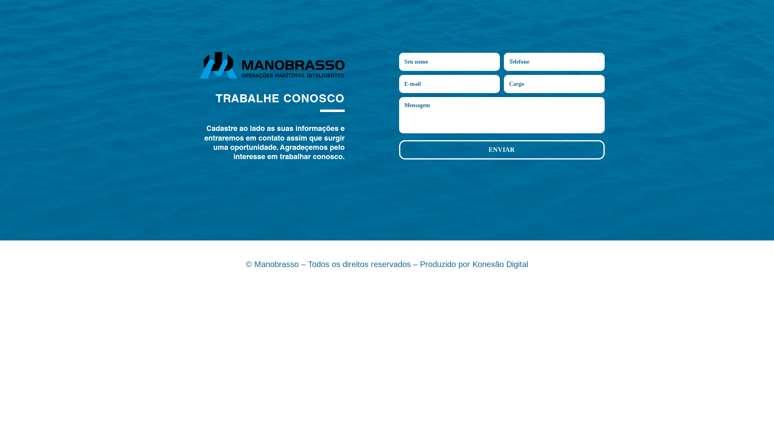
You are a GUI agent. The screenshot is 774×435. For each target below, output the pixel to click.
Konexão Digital (500, 264)
